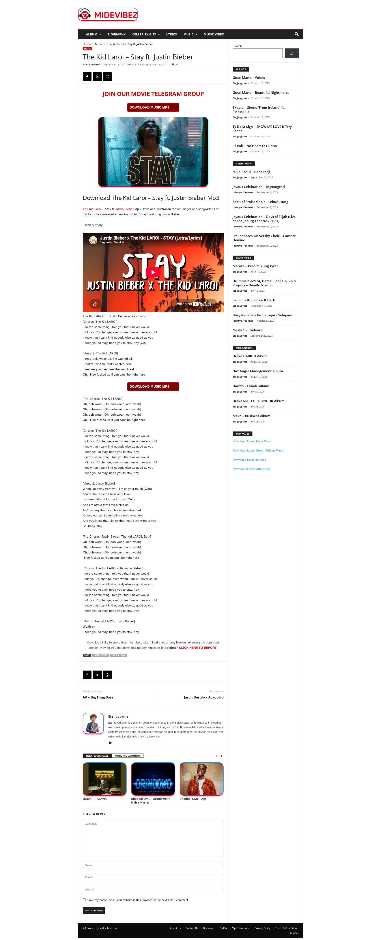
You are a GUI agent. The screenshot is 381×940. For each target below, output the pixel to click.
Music (188, 34)
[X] (97, 76)
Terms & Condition (286, 928)
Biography (116, 34)
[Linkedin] (111, 742)
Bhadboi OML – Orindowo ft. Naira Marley (150, 800)
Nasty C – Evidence (248, 330)
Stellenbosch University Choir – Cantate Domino (264, 238)
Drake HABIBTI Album (250, 356)
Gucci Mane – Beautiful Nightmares (261, 92)
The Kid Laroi (92, 209)
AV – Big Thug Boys (98, 697)
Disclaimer (209, 928)
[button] (296, 34)
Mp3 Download (241, 928)
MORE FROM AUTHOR (127, 755)
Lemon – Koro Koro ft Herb (254, 300)
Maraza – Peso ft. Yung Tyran (256, 266)
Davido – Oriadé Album (251, 386)
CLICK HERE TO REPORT (198, 647)
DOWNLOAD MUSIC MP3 (149, 107)
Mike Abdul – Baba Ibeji (251, 172)
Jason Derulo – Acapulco (204, 697)
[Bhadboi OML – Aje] (202, 779)
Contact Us (192, 928)
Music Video (214, 34)
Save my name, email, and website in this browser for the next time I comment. (138, 900)
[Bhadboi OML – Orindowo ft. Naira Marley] (153, 779)
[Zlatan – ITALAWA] (105, 779)
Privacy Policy (262, 928)
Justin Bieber (125, 209)
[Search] (292, 53)
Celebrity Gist (144, 34)
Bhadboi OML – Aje (193, 799)
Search (237, 46)
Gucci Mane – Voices (249, 77)
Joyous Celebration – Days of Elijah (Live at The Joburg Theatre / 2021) (264, 218)
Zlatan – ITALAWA (95, 799)
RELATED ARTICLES (97, 755)
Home (87, 44)
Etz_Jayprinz (93, 64)
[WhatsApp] (107, 76)
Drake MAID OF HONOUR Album (258, 401)
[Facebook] (87, 76)
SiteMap (294, 933)
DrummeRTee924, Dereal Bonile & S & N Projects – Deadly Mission (264, 283)
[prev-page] (216, 756)
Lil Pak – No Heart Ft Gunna (255, 146)
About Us (175, 928)
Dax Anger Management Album (258, 371)
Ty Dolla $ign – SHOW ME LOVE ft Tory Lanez (262, 128)
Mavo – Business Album (251, 416)
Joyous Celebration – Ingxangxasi (259, 186)
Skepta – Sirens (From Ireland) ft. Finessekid (259, 109)
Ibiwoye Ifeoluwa (243, 192)
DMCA (223, 928)
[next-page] (221, 756)
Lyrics (171, 34)
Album (91, 34)
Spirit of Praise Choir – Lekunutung (260, 201)
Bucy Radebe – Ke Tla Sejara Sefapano (263, 315)
